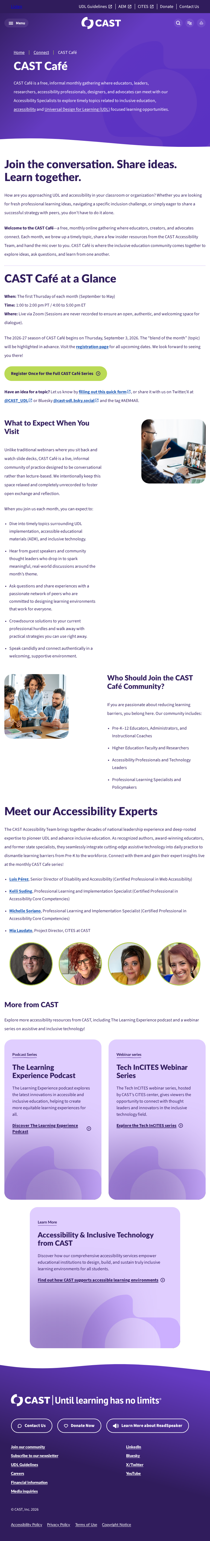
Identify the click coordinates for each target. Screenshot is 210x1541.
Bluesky (133, 1456)
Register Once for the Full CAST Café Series (52, 374)
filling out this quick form (103, 392)
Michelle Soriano (25, 911)
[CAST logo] (101, 23)
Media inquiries (24, 1491)
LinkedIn (133, 1447)
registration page (92, 347)
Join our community (28, 1447)
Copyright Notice (116, 1525)
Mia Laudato (20, 931)
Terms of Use (86, 1525)
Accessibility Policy (26, 1525)
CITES (143, 6)
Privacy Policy (58, 1525)
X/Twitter (134, 1465)
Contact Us (189, 6)
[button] (189, 23)
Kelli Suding (20, 891)
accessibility (25, 109)
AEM (122, 6)
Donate (166, 6)
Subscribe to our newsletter (34, 1456)
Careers (17, 1474)
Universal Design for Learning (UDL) (77, 109)
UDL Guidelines (93, 6)
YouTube (133, 1474)
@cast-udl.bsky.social (74, 401)
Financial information (29, 1483)
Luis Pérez (18, 879)
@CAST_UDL (16, 401)
